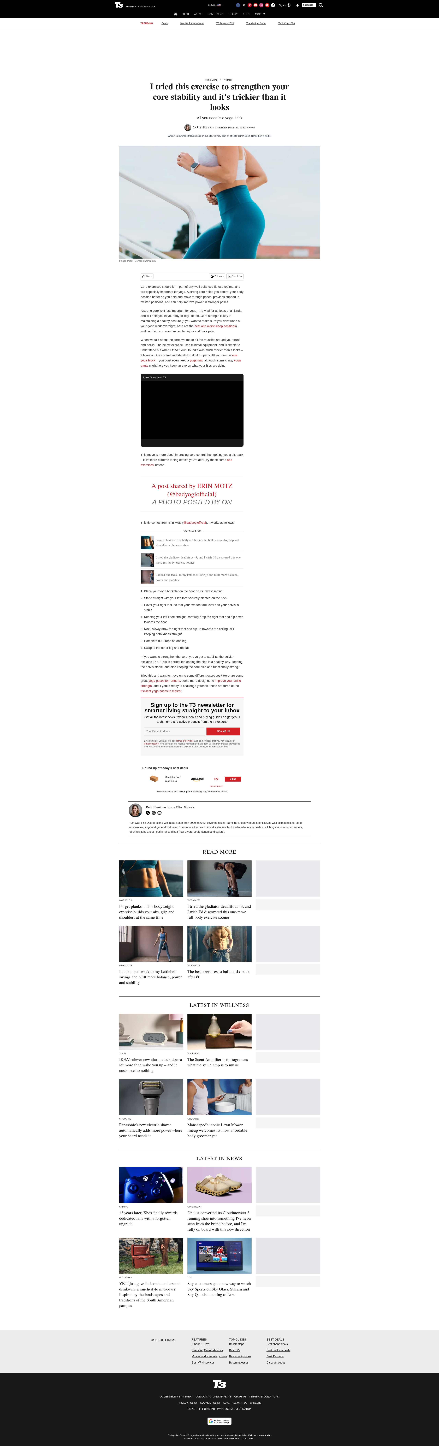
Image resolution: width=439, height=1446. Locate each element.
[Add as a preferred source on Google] (219, 1421)
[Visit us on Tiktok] (273, 5)
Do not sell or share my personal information (220, 1409)
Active (198, 14)
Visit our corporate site (259, 1435)
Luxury (233, 14)
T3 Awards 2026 (225, 23)
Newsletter (237, 276)
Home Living (215, 14)
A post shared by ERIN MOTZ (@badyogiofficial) (191, 489)
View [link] (233, 779)
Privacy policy (187, 1402)
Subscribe (308, 5)
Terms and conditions (264, 1396)
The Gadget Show (256, 23)
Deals (165, 23)
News (252, 127)
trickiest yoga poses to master (161, 691)
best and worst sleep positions (215, 326)
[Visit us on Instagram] (261, 5)
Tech (186, 14)
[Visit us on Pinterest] (250, 5)
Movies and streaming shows (209, 1356)
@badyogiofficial (194, 522)
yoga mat (196, 360)
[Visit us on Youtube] (255, 5)
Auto (246, 14)
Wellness (228, 80)
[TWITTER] (149, 813)
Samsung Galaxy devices (207, 1350)
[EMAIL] (160, 813)
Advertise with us (235, 1402)
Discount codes (275, 1362)
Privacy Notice (151, 743)
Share (149, 276)
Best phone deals (277, 1344)
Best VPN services (203, 1362)
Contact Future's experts (213, 1396)
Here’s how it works (261, 136)
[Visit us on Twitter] (244, 5)
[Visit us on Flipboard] (267, 5)
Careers (255, 1402)
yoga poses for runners (164, 680)
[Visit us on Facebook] (238, 5)
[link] (154, 779)
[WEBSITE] (154, 813)
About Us (240, 1396)
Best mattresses (238, 1362)
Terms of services (185, 741)
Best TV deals (275, 1356)
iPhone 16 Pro (200, 1344)
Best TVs (234, 1350)
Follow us (219, 276)
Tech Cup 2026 (286, 23)
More (258, 14)
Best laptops (236, 1344)
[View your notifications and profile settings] (297, 5)
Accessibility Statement (176, 1396)
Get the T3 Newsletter (192, 23)
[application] (192, 410)
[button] (192, 780)
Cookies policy (210, 1402)
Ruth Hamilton (205, 127)
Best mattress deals (278, 1350)
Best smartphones (240, 1356)
